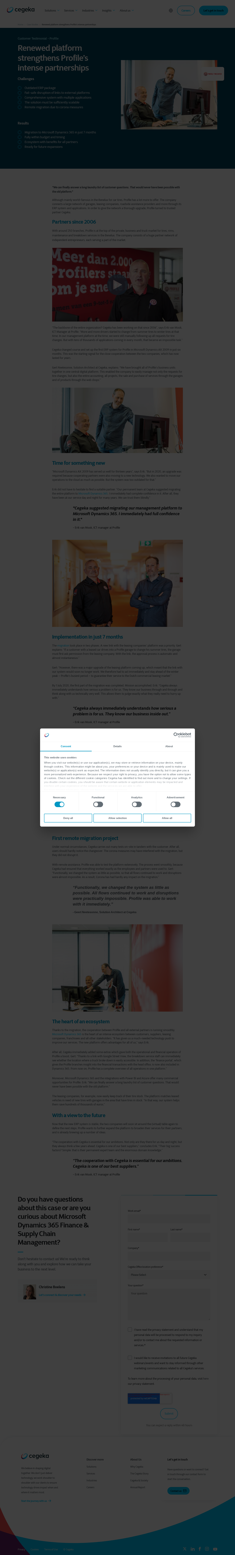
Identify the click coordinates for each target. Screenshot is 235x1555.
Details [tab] (117, 746)
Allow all (167, 818)
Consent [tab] (66, 746)
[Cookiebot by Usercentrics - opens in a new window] (176, 735)
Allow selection (117, 818)
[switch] (98, 804)
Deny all (68, 818)
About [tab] (169, 746)
